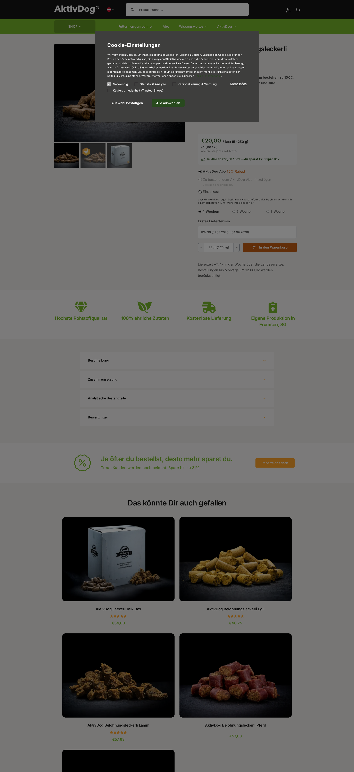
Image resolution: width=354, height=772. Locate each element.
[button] (238, 84)
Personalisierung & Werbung (197, 84)
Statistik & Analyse (153, 84)
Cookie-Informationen (208, 75)
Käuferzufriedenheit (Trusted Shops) (138, 90)
